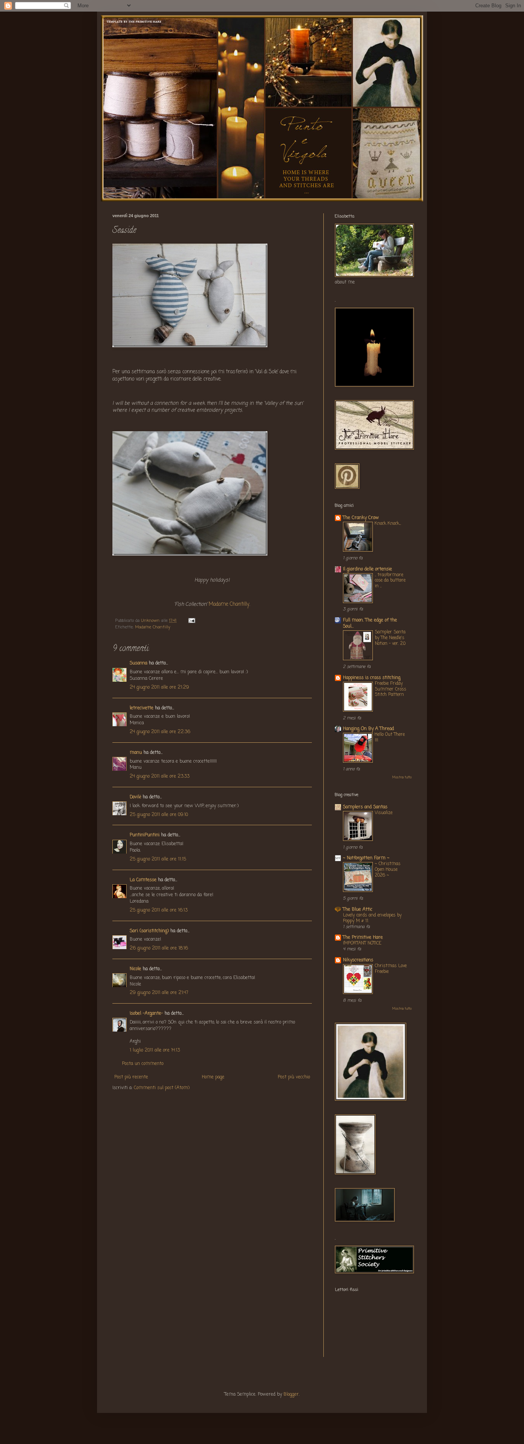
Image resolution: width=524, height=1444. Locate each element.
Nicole (135, 969)
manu (136, 752)
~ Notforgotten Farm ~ (366, 858)
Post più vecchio (294, 1077)
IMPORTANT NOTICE (362, 943)
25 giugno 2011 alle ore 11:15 (158, 859)
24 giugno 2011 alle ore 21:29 (159, 687)
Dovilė (135, 797)
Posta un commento (142, 1063)
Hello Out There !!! (390, 737)
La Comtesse (143, 880)
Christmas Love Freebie (391, 969)
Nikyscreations (358, 960)
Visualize (383, 812)
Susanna (138, 663)
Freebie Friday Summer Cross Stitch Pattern (390, 689)
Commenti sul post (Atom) (161, 1088)
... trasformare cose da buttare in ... (390, 581)
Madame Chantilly (229, 604)
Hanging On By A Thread (368, 728)
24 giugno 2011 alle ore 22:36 (160, 732)
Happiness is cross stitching (371, 677)
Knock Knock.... (388, 523)
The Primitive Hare (363, 937)
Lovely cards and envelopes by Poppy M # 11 (372, 918)
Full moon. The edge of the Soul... (370, 623)
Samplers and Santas (365, 807)
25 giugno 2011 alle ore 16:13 (159, 910)
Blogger (291, 1394)
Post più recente (131, 1077)
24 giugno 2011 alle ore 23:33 (159, 776)
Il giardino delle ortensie (367, 569)
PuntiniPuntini (145, 835)
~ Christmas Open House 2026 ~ (387, 869)
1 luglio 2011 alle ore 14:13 (155, 1050)
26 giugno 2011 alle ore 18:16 (159, 948)
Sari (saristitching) (149, 931)
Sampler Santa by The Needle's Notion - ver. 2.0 (390, 638)
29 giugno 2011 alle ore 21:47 (159, 992)
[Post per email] (191, 621)
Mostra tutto (402, 777)
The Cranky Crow (361, 517)
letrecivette (141, 708)
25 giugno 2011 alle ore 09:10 (159, 814)
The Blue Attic (357, 909)
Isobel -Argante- (146, 1013)
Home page (213, 1077)
